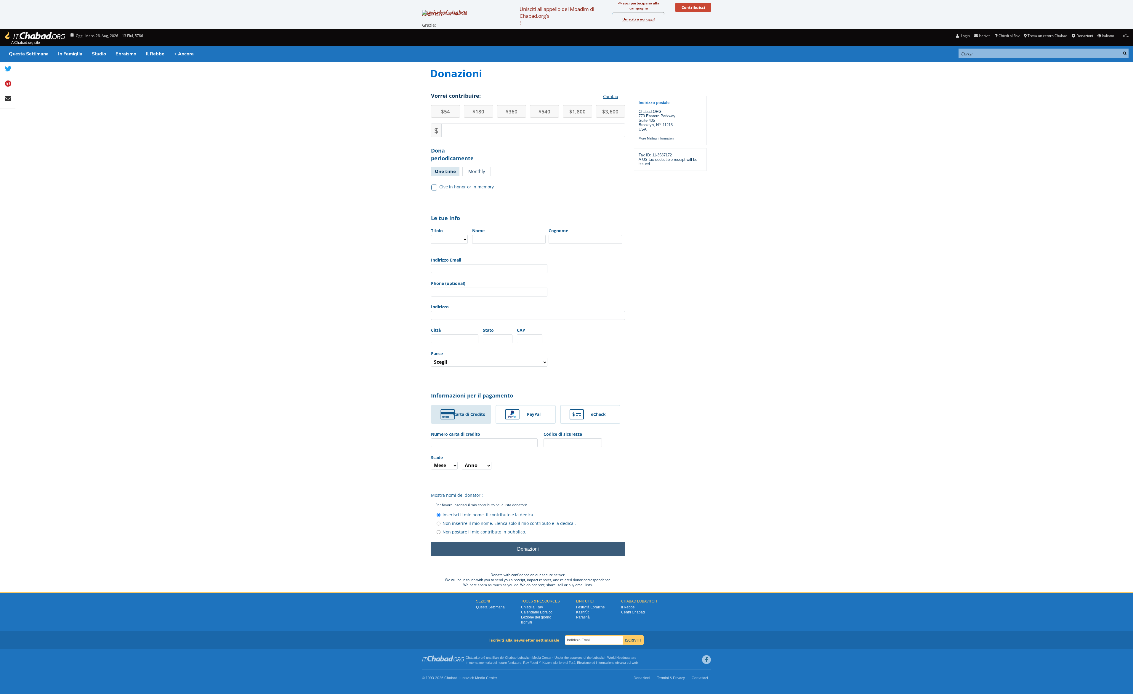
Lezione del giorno (536, 617)
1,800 (577, 111)
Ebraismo (126, 54)
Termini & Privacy (671, 678)
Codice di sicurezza (563, 434)
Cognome (558, 230)
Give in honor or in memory (466, 187)
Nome (478, 230)
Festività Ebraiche (590, 607)
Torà (572, 662)
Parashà (583, 617)
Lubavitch (524, 657)
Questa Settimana (29, 54)
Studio (99, 54)
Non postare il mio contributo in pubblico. (484, 532)
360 (511, 111)
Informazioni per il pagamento (472, 395)
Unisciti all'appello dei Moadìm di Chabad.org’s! (557, 16)
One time (445, 171)
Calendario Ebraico (536, 612)
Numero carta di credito (455, 434)
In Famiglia (70, 54)
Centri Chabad (633, 612)
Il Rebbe (155, 54)
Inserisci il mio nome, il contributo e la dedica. (488, 514)
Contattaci (700, 678)
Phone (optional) (448, 283)
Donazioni (1084, 35)
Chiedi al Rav (1009, 35)
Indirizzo (440, 307)
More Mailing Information (656, 138)
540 (544, 111)
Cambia (610, 96)
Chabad (510, 657)
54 (445, 111)
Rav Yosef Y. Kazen (537, 662)
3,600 (610, 111)
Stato (488, 330)
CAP (521, 330)
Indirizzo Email (446, 260)
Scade (437, 457)
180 (478, 111)
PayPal (534, 414)
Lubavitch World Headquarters (614, 657)
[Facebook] (706, 659)
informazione (605, 662)
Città (436, 330)
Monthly (476, 171)
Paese (437, 353)
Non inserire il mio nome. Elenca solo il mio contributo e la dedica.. (509, 523)
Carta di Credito (469, 414)
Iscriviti (526, 622)
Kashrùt (582, 612)
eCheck (598, 414)
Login (965, 35)
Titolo (437, 230)
